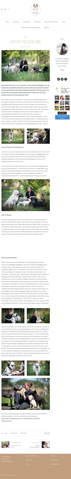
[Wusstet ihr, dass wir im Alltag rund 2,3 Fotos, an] (62, 108)
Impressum (29, 460)
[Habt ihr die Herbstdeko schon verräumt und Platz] (57, 108)
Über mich (37, 21)
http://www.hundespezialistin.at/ (11, 418)
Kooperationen (54, 460)
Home (7, 21)
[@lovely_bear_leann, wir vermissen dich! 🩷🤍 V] (57, 98)
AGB (27, 464)
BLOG (63, 21)
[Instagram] (8, 9)
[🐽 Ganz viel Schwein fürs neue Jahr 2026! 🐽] (67, 98)
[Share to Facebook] (45, 433)
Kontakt (46, 27)
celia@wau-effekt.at (7, 461)
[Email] (5, 9)
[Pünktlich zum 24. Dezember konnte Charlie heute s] (62, 103)
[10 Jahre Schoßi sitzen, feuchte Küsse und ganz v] (67, 103)
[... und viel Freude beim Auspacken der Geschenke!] (57, 103)
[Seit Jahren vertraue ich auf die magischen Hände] (67, 108)
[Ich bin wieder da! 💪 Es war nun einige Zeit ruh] (62, 98)
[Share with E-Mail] (48, 433)
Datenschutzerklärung (31, 456)
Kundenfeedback (54, 464)
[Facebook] (1, 9)
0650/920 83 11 (5, 459)
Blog (25, 37)
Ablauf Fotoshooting (51, 21)
